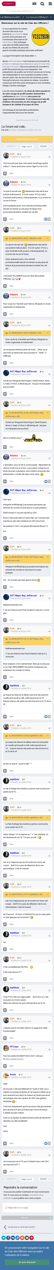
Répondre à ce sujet (27, 139)
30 (42, 372)
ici (35, 56)
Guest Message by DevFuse (27, 120)
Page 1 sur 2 (27, 147)
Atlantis (33, 238)
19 (21, 1075)
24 (24, 1047)
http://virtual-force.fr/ (15, 1059)
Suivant (43, 146)
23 (20, 154)
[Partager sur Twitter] (4, 1238)
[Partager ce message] (49, 157)
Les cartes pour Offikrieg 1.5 (26, 17)
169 (24, 182)
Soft (6, 130)
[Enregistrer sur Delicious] (17, 1238)
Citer (11, 173)
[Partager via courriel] (27, 1238)
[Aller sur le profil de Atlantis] (6, 183)
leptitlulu (33, 736)
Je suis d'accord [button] (27, 1262)
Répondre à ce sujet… (18, 1207)
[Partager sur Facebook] (8, 1238)
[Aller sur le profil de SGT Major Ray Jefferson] (6, 373)
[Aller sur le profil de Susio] (6, 1076)
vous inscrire (16, 34)
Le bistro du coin (34, 130)
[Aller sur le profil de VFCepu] (6, 1048)
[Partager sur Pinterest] (31, 1238)
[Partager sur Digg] (13, 1238)
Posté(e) (21, 157)
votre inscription (15, 61)
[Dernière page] (51, 146)
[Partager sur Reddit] (22, 1238)
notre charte (21, 96)
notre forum (8, 42)
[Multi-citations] (5, 173)
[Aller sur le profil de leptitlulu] (6, 687)
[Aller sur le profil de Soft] (6, 155)
